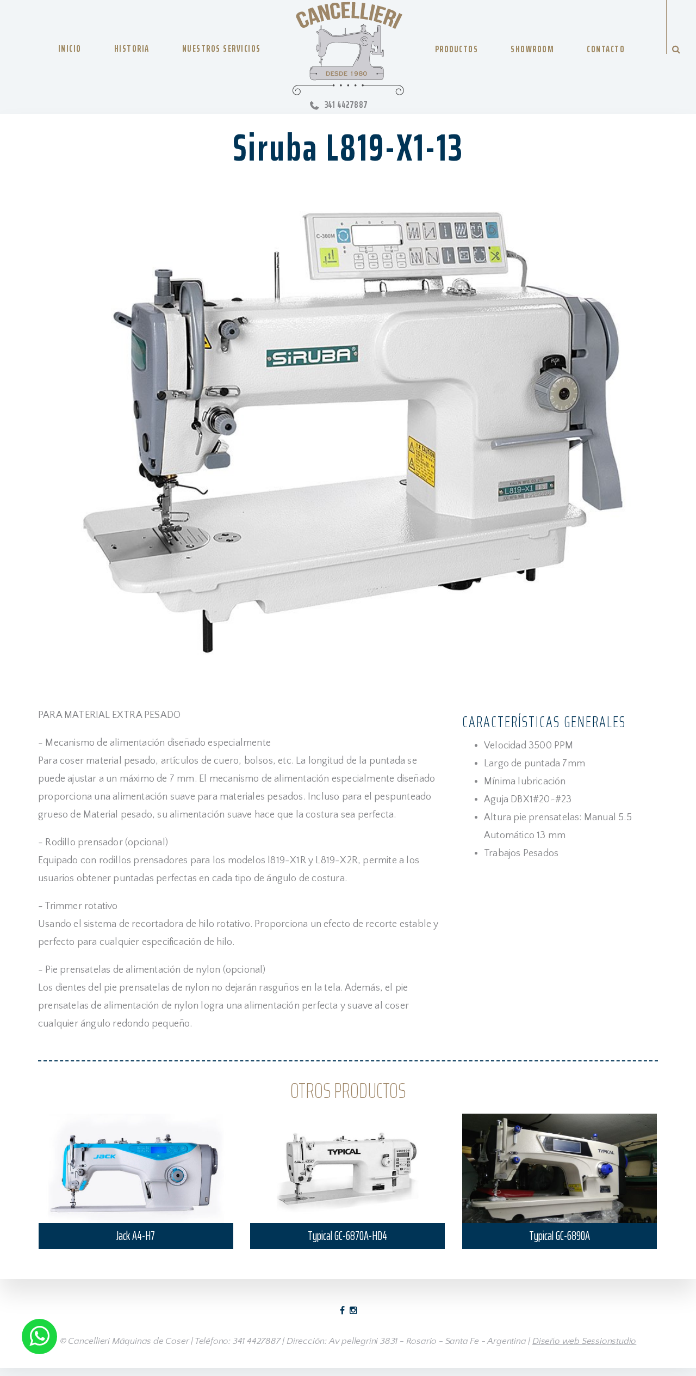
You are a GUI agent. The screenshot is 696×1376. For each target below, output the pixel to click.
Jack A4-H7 (135, 1235)
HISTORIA (132, 48)
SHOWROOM (532, 49)
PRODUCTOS (456, 49)
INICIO (70, 48)
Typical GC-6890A (559, 1235)
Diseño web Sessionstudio (584, 1341)
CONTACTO (606, 49)
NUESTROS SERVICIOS (221, 48)
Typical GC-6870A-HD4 (347, 1235)
